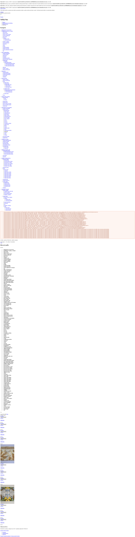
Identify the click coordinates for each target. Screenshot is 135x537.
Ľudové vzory (6, 124)
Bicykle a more (6, 110)
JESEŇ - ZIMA (5, 190)
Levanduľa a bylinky (7, 123)
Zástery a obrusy (5, 68)
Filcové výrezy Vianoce (7, 34)
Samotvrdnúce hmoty (7, 62)
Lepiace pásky (5, 181)
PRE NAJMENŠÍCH (5, 52)
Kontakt (1, 536)
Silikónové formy (6, 167)
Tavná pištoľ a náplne (6, 144)
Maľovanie (5, 55)
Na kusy (5, 99)
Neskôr (7, 530)
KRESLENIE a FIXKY (6, 96)
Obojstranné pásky (7, 184)
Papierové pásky (7, 183)
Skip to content (2, 8)
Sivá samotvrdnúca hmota (9, 64)
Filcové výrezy (5, 33)
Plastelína (5, 61)
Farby (4, 81)
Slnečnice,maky (6, 337)
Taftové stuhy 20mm (7, 173)
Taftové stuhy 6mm (7, 176)
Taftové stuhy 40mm (7, 175)
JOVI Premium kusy (8, 91)
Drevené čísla (6, 160)
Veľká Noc (6, 131)
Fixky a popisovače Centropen (8, 49)
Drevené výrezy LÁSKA (8, 163)
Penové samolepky (6, 42)
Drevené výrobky (6, 159)
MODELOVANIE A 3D (6, 149)
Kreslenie (4, 56)
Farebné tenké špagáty (6, 73)
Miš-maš (4, 67)
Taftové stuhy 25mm (7, 174)
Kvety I (5, 119)
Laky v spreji (6, 354)
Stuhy (4, 168)
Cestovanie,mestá (7, 112)
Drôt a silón (6, 251)
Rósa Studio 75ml (7, 300)
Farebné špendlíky (6, 47)
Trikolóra (4, 76)
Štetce (5, 306)
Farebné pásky (6, 182)
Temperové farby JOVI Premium (9, 89)
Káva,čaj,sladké (6, 117)
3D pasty (4, 156)
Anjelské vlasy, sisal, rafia (8, 191)
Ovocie (5, 126)
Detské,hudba (6, 324)
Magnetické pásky (7, 186)
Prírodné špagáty (6, 72)
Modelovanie (5, 60)
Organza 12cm (6, 38)
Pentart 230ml (7, 85)
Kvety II (5, 330)
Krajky (4, 46)
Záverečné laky (6, 353)
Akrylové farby (6, 83)
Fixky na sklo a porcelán (7, 103)
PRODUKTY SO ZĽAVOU (6, 29)
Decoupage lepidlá (6, 136)
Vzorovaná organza (8, 200)
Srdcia (5, 129)
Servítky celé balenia (6, 108)
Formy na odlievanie (6, 35)
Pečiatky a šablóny (6, 41)
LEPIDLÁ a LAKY (5, 139)
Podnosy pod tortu (6, 48)
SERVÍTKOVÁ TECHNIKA (8, 23)
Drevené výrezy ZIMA (8, 165)
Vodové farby (6, 82)
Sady (5, 98)
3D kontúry (5, 155)
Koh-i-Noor (5, 36)
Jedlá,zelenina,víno (7, 116)
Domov (4, 22)
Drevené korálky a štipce (8, 161)
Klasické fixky (5, 102)
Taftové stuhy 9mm (7, 177)
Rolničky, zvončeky (7, 194)
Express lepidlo (5, 142)
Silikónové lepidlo (6, 141)
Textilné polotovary (6, 180)
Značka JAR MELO (6, 53)
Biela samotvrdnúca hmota (9, 65)
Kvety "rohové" (7, 118)
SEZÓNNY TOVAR (5, 189)
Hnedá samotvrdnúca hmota (10, 63)
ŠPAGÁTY (4, 71)
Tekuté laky (6, 148)
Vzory (5, 133)
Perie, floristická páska (8, 193)
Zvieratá (5, 134)
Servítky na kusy (5, 24)
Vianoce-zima (5, 196)
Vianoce (5, 132)
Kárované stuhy (8, 209)
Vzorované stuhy (8, 208)
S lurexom (6, 170)
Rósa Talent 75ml (8, 84)
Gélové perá (5, 105)
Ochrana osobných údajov (15, 536)
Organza (4, 37)
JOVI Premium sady (8, 90)
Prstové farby (6, 93)
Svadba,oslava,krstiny (7, 130)
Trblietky (4, 187)
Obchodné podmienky (7, 536)
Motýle (5, 125)
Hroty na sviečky (7, 192)
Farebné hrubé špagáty (6, 74)
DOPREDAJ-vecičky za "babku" (7, 31)
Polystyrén (4, 43)
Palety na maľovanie (6, 69)
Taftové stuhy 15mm (7, 375)
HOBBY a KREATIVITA (6, 158)
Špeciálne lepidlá (6, 143)
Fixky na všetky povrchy (7, 104)
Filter (7, 414)
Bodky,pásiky (6, 111)
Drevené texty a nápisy (8, 162)
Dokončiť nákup (3, 530)
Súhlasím (1, 12)
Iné (3, 50)
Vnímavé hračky (5, 54)
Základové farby (7, 88)
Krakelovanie (5, 137)
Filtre (1, 242)
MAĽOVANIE (4, 78)
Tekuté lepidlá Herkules (7, 140)
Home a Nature (6, 115)
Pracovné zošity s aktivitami (7, 59)
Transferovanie (5, 179)
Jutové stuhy (5, 75)
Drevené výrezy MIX (7, 164)
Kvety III (5, 122)
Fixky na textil (5, 97)
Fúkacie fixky (5, 101)
